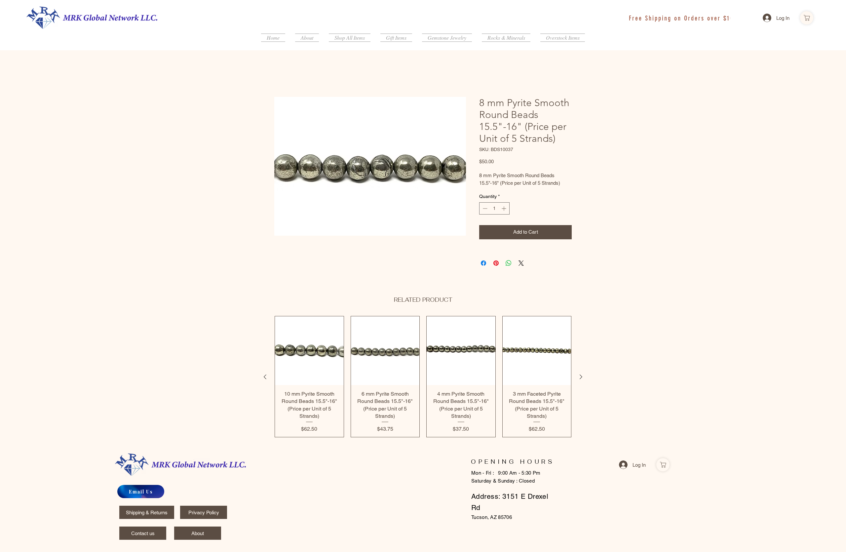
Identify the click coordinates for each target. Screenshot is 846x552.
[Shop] (806, 17)
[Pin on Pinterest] (496, 264)
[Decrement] (484, 209)
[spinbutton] (494, 209)
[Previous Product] (265, 378)
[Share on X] (521, 264)
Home (281, 74)
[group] (423, 378)
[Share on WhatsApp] (509, 264)
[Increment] (504, 209)
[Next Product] (581, 378)
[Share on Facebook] (483, 264)
